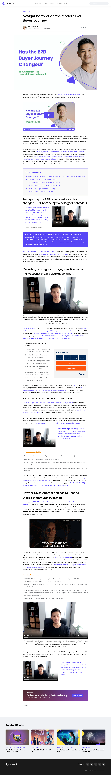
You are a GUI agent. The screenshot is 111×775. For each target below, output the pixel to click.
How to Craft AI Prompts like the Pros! (68, 751)
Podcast (45, 3)
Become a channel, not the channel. (42, 191)
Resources (59, 3)
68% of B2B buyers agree (63, 557)
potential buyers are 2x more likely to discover (54, 254)
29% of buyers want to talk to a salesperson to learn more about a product (60, 152)
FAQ (65, 3)
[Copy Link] (87, 28)
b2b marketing (47, 29)
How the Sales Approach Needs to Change (42, 189)
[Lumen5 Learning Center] (8, 3)
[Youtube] (103, 764)
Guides (52, 3)
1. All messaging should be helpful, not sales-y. (45, 182)
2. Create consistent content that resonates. (45, 185)
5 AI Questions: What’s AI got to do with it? (93, 751)
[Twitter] (91, 764)
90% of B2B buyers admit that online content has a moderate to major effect (48, 403)
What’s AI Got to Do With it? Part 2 (41, 751)
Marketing (38, 3)
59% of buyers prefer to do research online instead (39, 252)
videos (74, 385)
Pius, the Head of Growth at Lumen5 (69, 95)
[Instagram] (99, 764)
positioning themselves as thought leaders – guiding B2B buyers (52, 333)
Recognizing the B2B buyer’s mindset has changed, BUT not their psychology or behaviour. (57, 176)
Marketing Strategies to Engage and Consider (42, 179)
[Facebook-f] (87, 764)
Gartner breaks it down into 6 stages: (35, 344)
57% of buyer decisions (30, 328)
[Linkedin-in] (95, 764)
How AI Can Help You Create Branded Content (15, 751)
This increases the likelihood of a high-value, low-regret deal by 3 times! (57, 423)
